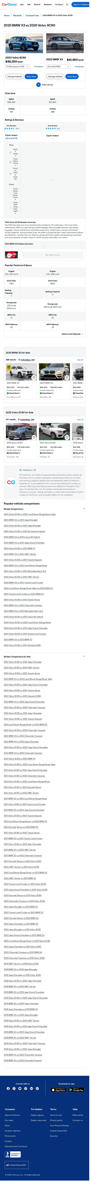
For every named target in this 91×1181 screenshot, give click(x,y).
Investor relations (13, 1131)
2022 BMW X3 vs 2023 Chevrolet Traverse (23, 736)
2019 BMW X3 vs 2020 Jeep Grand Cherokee (24, 1032)
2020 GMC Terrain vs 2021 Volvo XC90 (21, 867)
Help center (78, 1115)
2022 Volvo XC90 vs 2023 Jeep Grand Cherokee (26, 747)
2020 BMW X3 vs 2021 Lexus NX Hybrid (22, 537)
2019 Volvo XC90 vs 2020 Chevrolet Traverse (24, 1043)
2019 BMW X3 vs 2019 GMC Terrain (20, 986)
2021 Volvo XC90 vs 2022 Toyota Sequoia (23, 815)
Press (7, 1125)
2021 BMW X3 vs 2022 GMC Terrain (20, 850)
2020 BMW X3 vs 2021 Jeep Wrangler (21, 520)
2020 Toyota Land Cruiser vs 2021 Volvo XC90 (25, 884)
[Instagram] (25, 1089)
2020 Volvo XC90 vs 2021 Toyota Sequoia (23, 560)
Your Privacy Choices (59, 1125)
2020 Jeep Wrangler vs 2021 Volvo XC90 (22, 929)
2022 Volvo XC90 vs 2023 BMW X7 (19, 759)
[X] (14, 1089)
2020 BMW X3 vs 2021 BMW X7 (18, 639)
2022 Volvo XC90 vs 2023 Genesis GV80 (22, 696)
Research (17, 15)
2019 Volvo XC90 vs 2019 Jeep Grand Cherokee (25, 1026)
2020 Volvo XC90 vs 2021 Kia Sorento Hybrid (24, 531)
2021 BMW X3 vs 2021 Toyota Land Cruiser (23, 838)
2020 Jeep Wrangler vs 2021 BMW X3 (21, 907)
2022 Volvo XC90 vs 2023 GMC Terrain (21, 667)
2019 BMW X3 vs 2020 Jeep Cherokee (21, 1003)
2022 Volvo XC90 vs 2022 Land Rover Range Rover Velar (29, 764)
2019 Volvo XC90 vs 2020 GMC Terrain (21, 1020)
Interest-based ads (58, 1131)
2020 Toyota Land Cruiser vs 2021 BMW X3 (23, 912)
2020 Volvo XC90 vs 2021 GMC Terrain (21, 577)
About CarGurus (12, 1115)
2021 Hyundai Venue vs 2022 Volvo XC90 (22, 861)
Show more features (71, 334)
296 (53, 112)
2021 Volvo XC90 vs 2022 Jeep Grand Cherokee (25, 770)
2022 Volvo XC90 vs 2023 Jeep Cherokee (22, 713)
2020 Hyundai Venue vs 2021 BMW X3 (21, 918)
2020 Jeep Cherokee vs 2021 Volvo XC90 (22, 946)
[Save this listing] (34, 377)
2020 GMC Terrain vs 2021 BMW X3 (20, 878)
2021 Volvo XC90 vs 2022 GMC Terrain (21, 793)
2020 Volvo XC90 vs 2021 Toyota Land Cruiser (25, 634)
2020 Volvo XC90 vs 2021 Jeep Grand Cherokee (26, 628)
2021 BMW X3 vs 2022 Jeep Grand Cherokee (24, 810)
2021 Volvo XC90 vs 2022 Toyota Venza (22, 833)
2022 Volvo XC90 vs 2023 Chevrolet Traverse (24, 730)
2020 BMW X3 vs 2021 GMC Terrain (20, 554)
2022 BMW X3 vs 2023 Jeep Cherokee (21, 741)
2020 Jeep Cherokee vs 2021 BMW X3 (21, 924)
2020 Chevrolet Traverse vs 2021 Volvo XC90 (24, 901)
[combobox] (17, 1165)
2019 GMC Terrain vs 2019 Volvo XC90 (21, 963)
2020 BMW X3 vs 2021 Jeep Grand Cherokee (24, 543)
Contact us (78, 1120)
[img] (19, 393)
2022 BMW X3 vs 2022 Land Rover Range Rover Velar (28, 679)
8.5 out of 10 (11, 138)
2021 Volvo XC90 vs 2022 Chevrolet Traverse (24, 776)
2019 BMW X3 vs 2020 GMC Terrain (20, 1038)
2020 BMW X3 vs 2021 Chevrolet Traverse (23, 605)
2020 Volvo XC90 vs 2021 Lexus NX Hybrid (23, 617)
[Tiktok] (37, 1089)
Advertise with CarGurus (16, 1146)
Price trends (10, 1136)
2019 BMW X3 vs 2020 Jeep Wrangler (21, 1015)
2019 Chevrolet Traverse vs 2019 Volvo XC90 (24, 958)
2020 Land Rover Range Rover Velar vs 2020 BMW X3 (28, 588)
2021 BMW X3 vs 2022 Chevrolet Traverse (23, 855)
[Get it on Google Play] (76, 1090)
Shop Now (31, 76)
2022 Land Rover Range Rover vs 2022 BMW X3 (25, 724)
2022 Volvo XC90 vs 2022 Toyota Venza (22, 673)
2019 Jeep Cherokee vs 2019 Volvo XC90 (22, 975)
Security (54, 1136)
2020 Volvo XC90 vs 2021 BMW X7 (19, 548)
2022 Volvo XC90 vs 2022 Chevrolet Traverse (24, 707)
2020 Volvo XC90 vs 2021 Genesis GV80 (22, 645)
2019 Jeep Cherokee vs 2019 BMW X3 (21, 1009)
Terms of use (56, 1115)
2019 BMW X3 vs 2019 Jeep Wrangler (20, 969)
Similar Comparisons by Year (17, 656)
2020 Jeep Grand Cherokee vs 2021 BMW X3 (24, 935)
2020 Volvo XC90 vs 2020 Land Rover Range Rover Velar (30, 514)
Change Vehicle (14, 76)
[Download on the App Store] (58, 1090)
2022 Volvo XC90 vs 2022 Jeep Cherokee (22, 662)
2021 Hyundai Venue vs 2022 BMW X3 (21, 827)
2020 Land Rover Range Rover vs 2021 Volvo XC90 (27, 941)
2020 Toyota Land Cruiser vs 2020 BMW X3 (24, 594)
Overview (38, 66)
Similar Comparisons (13, 509)
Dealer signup (37, 1115)
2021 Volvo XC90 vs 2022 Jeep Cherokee (22, 844)
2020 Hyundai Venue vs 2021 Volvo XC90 (22, 895)
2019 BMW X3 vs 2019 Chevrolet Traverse (23, 1060)
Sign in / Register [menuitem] (81, 4)
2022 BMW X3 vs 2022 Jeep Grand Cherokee (24, 702)
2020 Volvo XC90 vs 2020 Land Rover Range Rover (27, 622)
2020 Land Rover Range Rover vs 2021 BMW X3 (25, 872)
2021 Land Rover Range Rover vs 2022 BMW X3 (25, 821)
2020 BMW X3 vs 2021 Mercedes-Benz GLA (23, 611)
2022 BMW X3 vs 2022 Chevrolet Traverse (23, 753)
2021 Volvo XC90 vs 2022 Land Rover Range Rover (27, 781)
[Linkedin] (31, 1089)
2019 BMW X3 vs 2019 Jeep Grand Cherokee (24, 992)
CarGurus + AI (29, 470)
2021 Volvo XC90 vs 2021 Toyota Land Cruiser (25, 804)
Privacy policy (56, 1120)
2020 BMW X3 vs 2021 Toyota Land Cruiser (23, 582)
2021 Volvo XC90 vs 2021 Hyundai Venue (22, 787)
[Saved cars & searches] (67, 4)
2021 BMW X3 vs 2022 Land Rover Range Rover (25, 798)
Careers (8, 1141)
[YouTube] (19, 1089)
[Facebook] (8, 1089)
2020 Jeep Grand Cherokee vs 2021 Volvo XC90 (26, 889)
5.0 (58, 128)
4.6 (17, 128)
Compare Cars (32, 15)
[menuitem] (22, 4)
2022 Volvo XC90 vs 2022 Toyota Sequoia (23, 719)
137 (11, 112)
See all (80, 360)
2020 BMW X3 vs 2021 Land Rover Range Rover (25, 565)
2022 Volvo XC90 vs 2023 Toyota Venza (22, 690)
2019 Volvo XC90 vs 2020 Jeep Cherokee (22, 981)
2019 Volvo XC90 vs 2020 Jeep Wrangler (22, 1049)
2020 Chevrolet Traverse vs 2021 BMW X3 (23, 952)
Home (6, 15)
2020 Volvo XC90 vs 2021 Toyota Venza (22, 599)
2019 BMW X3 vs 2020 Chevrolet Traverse (23, 1055)
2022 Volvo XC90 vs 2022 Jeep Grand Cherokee (26, 684)
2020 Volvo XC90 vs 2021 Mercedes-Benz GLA (25, 571)
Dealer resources (38, 1120)
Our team (9, 1120)
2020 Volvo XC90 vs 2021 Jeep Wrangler (22, 525)
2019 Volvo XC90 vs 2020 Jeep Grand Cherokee (26, 998)
